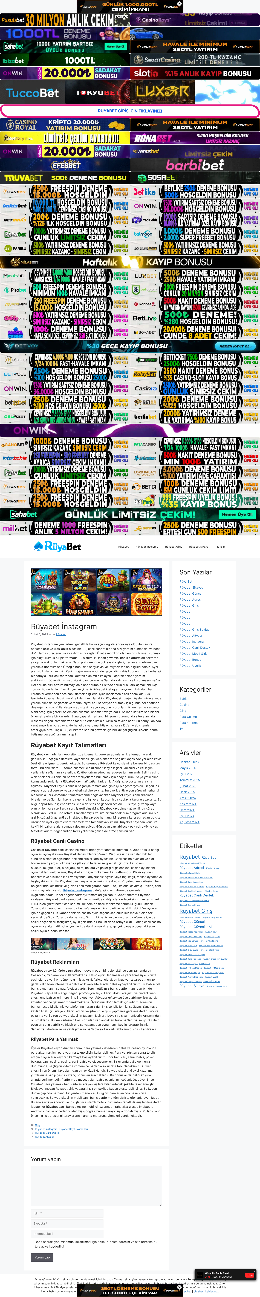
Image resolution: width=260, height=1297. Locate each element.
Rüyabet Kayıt (211, 932)
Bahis (183, 698)
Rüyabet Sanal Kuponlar (190, 959)
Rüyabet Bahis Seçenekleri (191, 882)
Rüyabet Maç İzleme (209, 941)
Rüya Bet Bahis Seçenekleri (192, 886)
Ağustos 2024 (190, 822)
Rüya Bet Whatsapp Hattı (213, 972)
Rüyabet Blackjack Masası (191, 891)
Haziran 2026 (189, 762)
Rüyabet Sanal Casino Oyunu (192, 954)
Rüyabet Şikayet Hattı (217, 986)
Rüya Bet (186, 581)
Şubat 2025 (188, 786)
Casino (184, 704)
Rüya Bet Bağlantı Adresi (217, 886)
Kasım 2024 (188, 804)
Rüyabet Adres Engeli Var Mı (192, 863)
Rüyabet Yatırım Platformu (191, 977)
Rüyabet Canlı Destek (47, 1132)
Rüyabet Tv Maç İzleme (214, 968)
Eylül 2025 (187, 774)
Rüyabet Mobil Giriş (193, 653)
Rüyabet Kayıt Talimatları (73, 1129)
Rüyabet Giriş (173, 546)
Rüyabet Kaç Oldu (212, 936)
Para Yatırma (189, 723)
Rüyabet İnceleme (147, 546)
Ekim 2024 (187, 810)
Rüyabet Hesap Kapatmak (191, 932)
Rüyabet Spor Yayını (189, 963)
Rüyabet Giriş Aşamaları (190, 917)
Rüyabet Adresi (190, 599)
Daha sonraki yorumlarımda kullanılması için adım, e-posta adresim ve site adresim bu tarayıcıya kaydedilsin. (96, 1244)
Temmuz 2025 (190, 780)
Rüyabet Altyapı (44, 1136)
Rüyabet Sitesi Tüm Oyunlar (215, 959)
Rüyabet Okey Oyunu (189, 950)
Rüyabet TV (204, 963)
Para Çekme (188, 716)
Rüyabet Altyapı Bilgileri (190, 873)
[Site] (65, 191)
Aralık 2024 (188, 798)
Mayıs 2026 (188, 768)
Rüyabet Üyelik (190, 665)
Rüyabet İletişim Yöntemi (191, 981)
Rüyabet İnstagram (46, 1129)
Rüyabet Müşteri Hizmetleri (211, 945)
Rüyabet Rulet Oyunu (209, 950)
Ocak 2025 (187, 792)
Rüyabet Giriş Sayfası (195, 629)
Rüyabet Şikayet (199, 546)
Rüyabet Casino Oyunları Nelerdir (194, 900)
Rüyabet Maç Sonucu (189, 941)
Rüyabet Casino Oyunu (190, 905)
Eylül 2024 (187, 816)
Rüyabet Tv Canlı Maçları (191, 968)
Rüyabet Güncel (191, 593)
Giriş (37, 1125)
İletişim (221, 546)
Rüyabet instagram (77, 890)
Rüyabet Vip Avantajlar (190, 972)
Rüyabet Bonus (190, 659)
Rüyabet (123, 546)
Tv (181, 729)
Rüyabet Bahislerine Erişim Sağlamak (196, 877)
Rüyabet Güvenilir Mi (196, 927)
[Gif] (130, 262)
